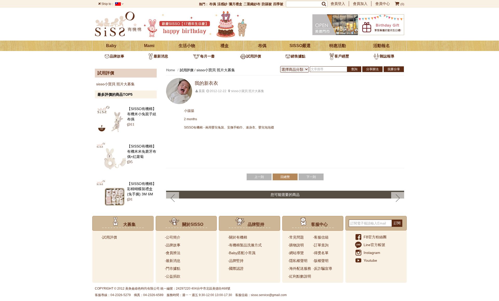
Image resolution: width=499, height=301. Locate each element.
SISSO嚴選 (300, 45)
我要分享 (394, 69)
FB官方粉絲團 (375, 237)
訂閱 (397, 223)
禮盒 (224, 45)
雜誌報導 (387, 56)
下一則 (311, 177)
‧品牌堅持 (236, 261)
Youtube (370, 260)
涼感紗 (222, 4)
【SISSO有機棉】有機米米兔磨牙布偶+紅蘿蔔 (141, 151)
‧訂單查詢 (321, 245)
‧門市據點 (172, 268)
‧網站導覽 (296, 253)
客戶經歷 (341, 56)
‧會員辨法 (172, 253)
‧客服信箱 (321, 237)
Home (170, 70)
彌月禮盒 (235, 4)
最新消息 (161, 56)
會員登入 (338, 4)
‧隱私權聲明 (297, 261)
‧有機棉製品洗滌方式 (245, 245)
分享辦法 (372, 69)
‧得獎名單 (321, 253)
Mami (149, 45)
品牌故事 (117, 56)
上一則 (259, 177)
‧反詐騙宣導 (322, 268)
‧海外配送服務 (299, 268)
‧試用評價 (109, 237)
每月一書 (207, 56)
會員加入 (360, 4)
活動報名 (381, 45)
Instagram (372, 253)
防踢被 (267, 4)
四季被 (278, 4)
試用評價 (253, 56)
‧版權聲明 (321, 261)
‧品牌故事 (172, 245)
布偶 (212, 4)
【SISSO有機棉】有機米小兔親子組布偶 (141, 114)
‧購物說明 (296, 245)
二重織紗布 (252, 4)
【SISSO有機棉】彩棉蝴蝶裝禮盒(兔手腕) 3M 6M (141, 189)
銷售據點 (298, 56)
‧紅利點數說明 (299, 276)
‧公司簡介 (172, 237)
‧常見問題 (296, 237)
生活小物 (187, 45)
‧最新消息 (172, 261)
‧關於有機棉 (237, 237)
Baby (111, 45)
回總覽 (285, 177)
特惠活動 (337, 45)
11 (131, 124)
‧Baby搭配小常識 (241, 253)
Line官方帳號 (374, 245)
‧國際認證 (236, 268)
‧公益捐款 (172, 276)
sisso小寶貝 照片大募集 (115, 84)
